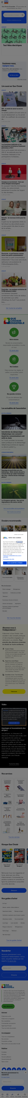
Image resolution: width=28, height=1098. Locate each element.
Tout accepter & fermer (14, 562)
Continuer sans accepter (18, 534)
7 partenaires (19, 541)
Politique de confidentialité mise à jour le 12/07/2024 (12, 556)
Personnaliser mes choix (8, 559)
